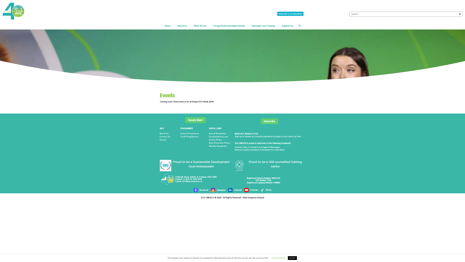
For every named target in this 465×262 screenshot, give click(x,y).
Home (168, 26)
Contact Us (165, 136)
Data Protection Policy (219, 143)
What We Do (200, 26)
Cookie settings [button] (278, 258)
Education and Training (263, 26)
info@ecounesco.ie (192, 181)
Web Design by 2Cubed (253, 198)
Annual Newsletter (217, 133)
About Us (182, 26)
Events (163, 140)
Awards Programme (189, 133)
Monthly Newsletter (218, 146)
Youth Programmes (189, 136)
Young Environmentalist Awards (229, 26)
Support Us (287, 26)
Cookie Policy (215, 140)
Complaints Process (218, 136)
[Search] (459, 14)
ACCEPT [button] (292, 258)
